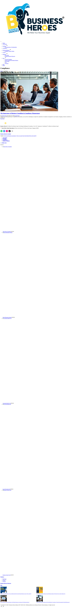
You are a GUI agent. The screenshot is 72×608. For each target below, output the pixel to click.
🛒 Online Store (3, 142)
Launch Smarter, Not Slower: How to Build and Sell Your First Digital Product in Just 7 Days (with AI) (15, 593)
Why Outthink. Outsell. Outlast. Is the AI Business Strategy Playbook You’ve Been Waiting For (50, 593)
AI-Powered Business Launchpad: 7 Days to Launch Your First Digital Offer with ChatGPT (20, 135)
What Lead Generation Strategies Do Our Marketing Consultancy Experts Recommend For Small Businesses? (53, 602)
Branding (4, 138)
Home (1, 71)
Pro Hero (4, 580)
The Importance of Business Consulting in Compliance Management (20, 113)
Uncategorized (16, 115)
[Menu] (0, 41)
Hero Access (4, 578)
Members (2, 576)
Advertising (5, 137)
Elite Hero (4, 581)
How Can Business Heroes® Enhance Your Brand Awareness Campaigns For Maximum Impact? (14, 602)
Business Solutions (6, 140)
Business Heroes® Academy (5, 133)
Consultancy (5, 139)
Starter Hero (4, 579)
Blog (1, 585)
